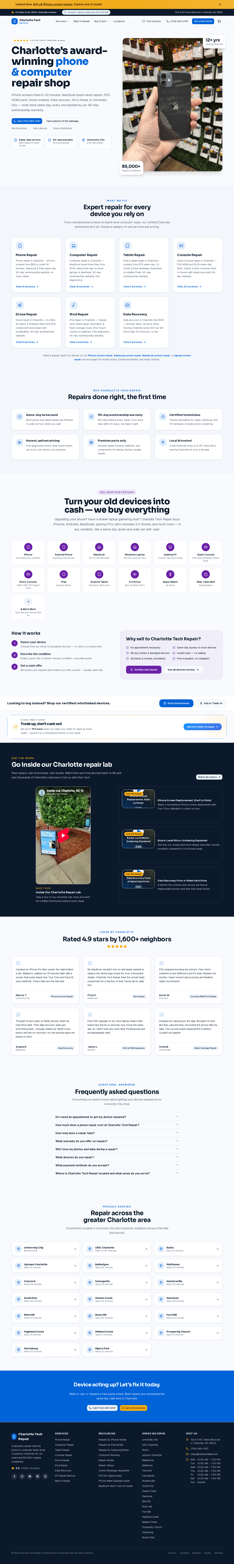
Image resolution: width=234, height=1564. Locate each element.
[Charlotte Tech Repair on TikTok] (14, 1476)
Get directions (19, 128)
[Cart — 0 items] (219, 21)
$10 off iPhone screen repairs (52, 4)
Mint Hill (146, 1501)
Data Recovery (63, 1470)
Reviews (197, 1553)
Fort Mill (146, 1511)
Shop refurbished (62, 128)
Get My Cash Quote (145, 669)
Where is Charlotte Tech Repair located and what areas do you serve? (103, 1173)
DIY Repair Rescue (65, 1475)
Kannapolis (148, 1475)
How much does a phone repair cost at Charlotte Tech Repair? (97, 1125)
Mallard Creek (149, 1522)
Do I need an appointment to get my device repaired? (91, 1117)
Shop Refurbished (178, 703)
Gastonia (147, 1496)
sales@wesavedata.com (204, 1454)
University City (150, 1439)
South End (148, 1486)
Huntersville (148, 1480)
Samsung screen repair (127, 355)
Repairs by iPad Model (111, 1444)
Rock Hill (147, 1506)
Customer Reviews (109, 1455)
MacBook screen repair (156, 355)
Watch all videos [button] (207, 777)
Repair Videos (106, 1465)
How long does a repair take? (75, 1133)
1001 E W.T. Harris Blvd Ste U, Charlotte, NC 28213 (199, 12)
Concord (147, 1470)
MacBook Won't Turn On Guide (116, 1486)
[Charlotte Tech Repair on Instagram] (22, 1476)
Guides (207, 1553)
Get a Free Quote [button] (203, 21)
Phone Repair (62, 1439)
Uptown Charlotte (152, 1455)
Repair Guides (106, 1460)
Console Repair (63, 1455)
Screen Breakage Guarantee (114, 1470)
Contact (172, 1553)
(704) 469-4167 (199, 1448)
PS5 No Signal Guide (110, 1475)
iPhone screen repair (100, 355)
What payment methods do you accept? (82, 1165)
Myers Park (148, 1537)
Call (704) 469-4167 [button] (28, 121)
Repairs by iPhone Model (112, 1439)
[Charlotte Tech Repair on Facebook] (37, 1476)
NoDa (145, 1450)
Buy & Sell (100, 21)
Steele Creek (149, 1491)
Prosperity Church (152, 1527)
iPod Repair (61, 1465)
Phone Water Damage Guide (114, 1480)
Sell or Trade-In (213, 703)
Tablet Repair (62, 1450)
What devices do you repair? (75, 1157)
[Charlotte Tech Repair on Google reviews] (45, 1476)
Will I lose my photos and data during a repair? (87, 1149)
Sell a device (40, 128)
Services (61, 21)
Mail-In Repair (82, 21)
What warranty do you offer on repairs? (81, 1141)
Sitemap (218, 1553)
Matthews (147, 1465)
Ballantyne (148, 1460)
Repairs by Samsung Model (114, 1450)
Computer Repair (64, 1444)
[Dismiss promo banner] (220, 4)
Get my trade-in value (200, 726)
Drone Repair (62, 1460)
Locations (119, 21)
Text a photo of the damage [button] (62, 121)
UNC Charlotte (150, 1444)
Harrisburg (147, 1532)
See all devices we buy (181, 669)
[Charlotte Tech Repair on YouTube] (30, 1476)
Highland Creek (150, 1516)
